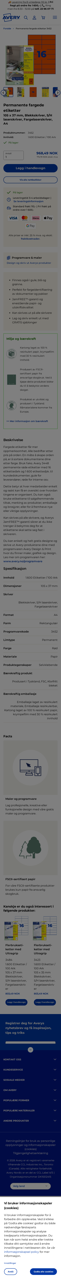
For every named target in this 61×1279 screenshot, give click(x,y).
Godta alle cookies (43, 1271)
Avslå (10, 1271)
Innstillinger (10, 1263)
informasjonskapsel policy (21, 1251)
